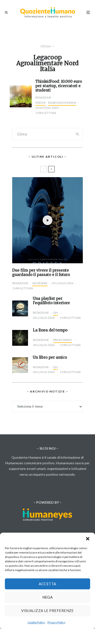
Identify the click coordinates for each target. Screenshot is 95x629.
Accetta (47, 584)
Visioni (40, 102)
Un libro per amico (50, 357)
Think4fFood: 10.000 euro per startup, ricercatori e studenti (58, 85)
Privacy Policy (56, 622)
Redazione (43, 97)
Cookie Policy (36, 622)
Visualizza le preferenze (47, 610)
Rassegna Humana (62, 102)
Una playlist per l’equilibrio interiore (51, 300)
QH (55, 312)
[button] (87, 538)
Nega (47, 597)
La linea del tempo (50, 330)
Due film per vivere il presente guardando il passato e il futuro (41, 272)
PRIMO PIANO (62, 340)
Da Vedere (40, 283)
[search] (77, 134)
